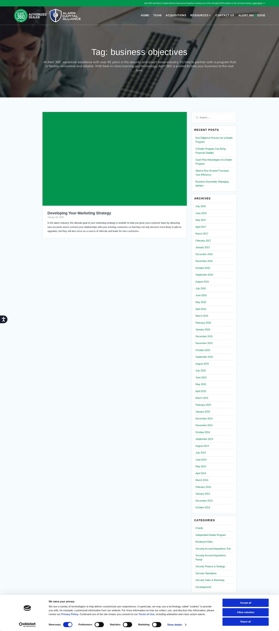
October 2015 (203, 350)
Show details (174, 624)
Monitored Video (204, 541)
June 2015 (201, 377)
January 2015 (203, 411)
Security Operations (206, 573)
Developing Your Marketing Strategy (79, 213)
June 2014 (201, 459)
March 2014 (202, 480)
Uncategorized (203, 587)
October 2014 (203, 432)
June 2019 (201, 213)
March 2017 (202, 233)
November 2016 (204, 261)
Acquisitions (176, 15)
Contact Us (225, 15)
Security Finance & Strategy (210, 566)
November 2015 (204, 343)
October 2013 (203, 507)
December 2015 (204, 336)
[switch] (99, 624)
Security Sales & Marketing (210, 580)
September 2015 (204, 356)
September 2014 (204, 439)
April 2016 (201, 309)
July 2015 (201, 370)
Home (145, 15)
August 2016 (202, 281)
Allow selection (245, 612)
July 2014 (201, 452)
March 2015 (202, 398)
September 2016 (204, 274)
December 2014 (204, 418)
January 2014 (203, 493)
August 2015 (202, 363)
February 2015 (203, 404)
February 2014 (203, 487)
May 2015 (201, 384)
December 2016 (204, 254)
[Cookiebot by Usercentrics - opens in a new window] (27, 624)
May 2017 (201, 220)
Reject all (245, 621)
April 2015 (201, 391)
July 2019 (201, 206)
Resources (199, 15)
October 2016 (203, 268)
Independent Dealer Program (211, 535)
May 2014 (201, 466)
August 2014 (202, 446)
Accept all (245, 602)
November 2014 (204, 425)
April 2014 (201, 473)
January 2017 (203, 247)
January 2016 (203, 329)
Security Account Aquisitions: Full (213, 548)
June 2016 (201, 295)
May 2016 (201, 302)
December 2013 (204, 500)
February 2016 (203, 322)
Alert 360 (251, 15)
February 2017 (203, 240)
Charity (199, 528)
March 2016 (202, 315)
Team (157, 15)
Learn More (257, 3)
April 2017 (201, 226)
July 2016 (201, 288)
